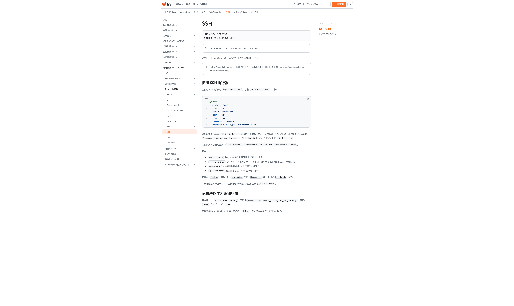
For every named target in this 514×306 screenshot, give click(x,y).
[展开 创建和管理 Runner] (194, 78)
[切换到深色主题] (350, 4)
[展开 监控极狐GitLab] (194, 51)
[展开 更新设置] (194, 35)
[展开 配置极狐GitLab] (194, 25)
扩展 (203, 11)
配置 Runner (170, 148)
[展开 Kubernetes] (194, 121)
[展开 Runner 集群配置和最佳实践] (194, 164)
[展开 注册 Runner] (194, 84)
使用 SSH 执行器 (325, 28)
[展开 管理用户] (194, 62)
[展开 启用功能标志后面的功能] (194, 41)
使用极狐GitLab (169, 11)
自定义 (170, 94)
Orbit (196, 11)
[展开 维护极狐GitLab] (194, 46)
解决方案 (254, 11)
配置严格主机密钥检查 (327, 33)
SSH (169, 132)
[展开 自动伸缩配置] (194, 154)
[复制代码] (307, 98)
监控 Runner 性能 (172, 159)
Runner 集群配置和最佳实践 (177, 164)
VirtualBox (171, 142)
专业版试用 (339, 4)
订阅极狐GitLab (240, 11)
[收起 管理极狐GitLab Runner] (194, 68)
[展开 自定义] (194, 94)
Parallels (171, 137)
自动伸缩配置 (170, 153)
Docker (170, 99)
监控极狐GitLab (170, 51)
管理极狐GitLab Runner (173, 67)
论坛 (188, 4)
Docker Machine (174, 105)
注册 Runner (170, 83)
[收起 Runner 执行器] (194, 89)
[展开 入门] (194, 73)
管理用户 (167, 62)
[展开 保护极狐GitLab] (194, 57)
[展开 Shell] (194, 126)
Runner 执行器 (171, 89)
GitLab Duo (185, 11)
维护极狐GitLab (170, 46)
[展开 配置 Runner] (194, 148)
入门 (165, 19)
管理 (228, 11)
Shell (169, 126)
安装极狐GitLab (216, 11)
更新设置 (167, 35)
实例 (169, 115)
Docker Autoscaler (175, 110)
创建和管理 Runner (173, 78)
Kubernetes (172, 121)
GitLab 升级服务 (200, 4)
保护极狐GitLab (170, 57)
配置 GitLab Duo (170, 30)
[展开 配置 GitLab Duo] (194, 30)
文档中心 (179, 4)
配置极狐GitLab (170, 25)
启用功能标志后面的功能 (173, 41)
